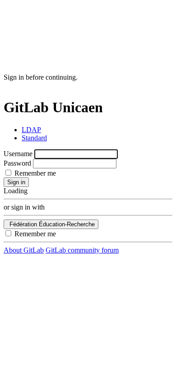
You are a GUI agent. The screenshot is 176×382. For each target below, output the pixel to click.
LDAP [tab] (31, 130)
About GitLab (24, 250)
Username (18, 154)
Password (17, 163)
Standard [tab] (34, 138)
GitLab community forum (82, 250)
